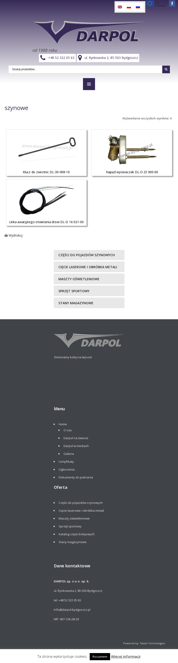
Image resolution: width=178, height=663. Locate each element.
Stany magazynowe (75, 303)
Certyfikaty (66, 461)
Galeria (69, 454)
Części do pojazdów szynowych (86, 255)
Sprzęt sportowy (73, 291)
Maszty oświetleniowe (78, 279)
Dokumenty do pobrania (76, 477)
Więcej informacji (125, 656)
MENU (89, 84)
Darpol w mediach (76, 446)
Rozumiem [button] (99, 656)
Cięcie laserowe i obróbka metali (87, 267)
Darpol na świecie (76, 438)
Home (63, 424)
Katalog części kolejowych (77, 534)
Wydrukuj (15, 235)
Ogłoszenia (67, 469)
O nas (68, 430)
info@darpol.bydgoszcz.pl (72, 610)
